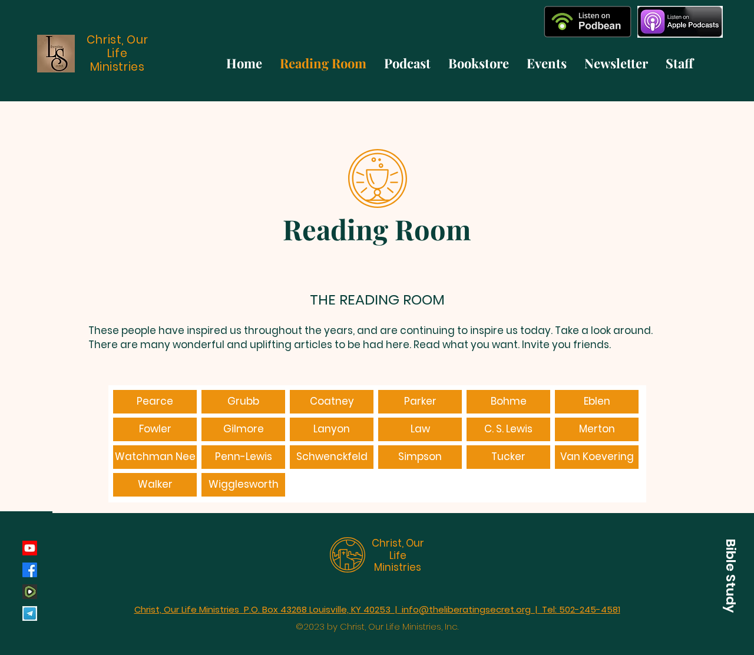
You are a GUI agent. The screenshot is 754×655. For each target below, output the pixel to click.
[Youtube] (29, 548)
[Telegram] (29, 613)
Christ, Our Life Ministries (398, 555)
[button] (730, 575)
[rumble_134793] (29, 591)
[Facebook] (29, 570)
